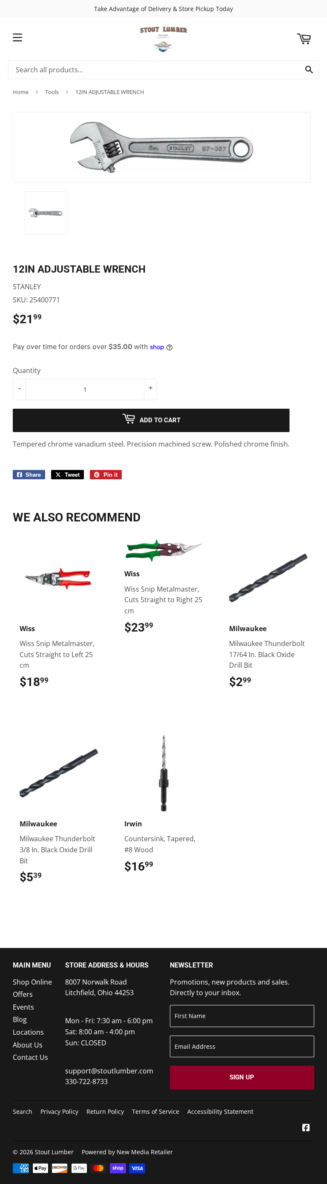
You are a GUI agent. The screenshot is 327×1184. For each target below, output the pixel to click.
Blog (20, 1019)
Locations (28, 1032)
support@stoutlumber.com (109, 1071)
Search (22, 1111)
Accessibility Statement (220, 1111)
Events (23, 1007)
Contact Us (30, 1057)
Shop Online (32, 982)
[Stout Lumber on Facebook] (306, 1128)
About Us (28, 1045)
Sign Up (241, 1077)
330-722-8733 (86, 1081)
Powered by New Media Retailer (127, 1152)
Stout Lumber (54, 1152)
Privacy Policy (59, 1111)
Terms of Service (155, 1111)
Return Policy (105, 1111)
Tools (52, 92)
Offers (23, 994)
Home (21, 92)
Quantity (26, 370)
